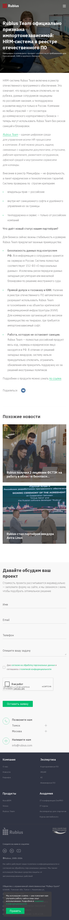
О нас (5, 766)
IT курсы (44, 806)
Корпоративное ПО (49, 766)
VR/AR (43, 772)
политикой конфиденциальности (35, 669)
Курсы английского (49, 816)
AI (41, 777)
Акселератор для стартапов (53, 811)
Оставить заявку (17, 704)
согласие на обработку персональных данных (33, 665)
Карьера (7, 777)
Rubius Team (9, 811)
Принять (15, 911)
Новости (7, 772)
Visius (5, 806)
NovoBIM (7, 800)
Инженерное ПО (47, 782)
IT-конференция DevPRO (51, 800)
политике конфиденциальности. (24, 902)
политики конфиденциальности (42, 864)
